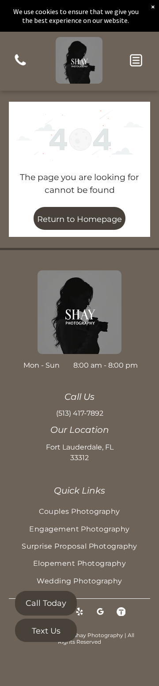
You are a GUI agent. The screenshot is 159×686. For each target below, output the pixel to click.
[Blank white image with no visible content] (20, 65)
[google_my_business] (100, 613)
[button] (136, 60)
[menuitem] (79, 511)
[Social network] (121, 613)
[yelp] (79, 613)
